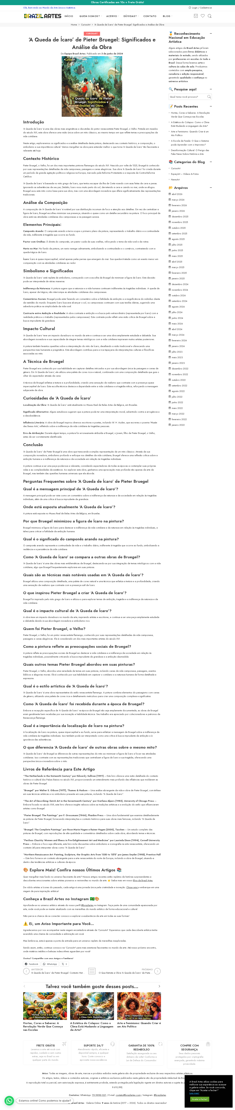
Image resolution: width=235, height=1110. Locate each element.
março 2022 (178, 413)
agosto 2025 (178, 239)
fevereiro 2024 (179, 340)
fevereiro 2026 (179, 205)
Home (74, 25)
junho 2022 (177, 402)
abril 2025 (177, 261)
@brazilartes (87, 905)
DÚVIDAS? (130, 16)
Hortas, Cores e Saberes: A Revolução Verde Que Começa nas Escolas (43, 1026)
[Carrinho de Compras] (196, 16)
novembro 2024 (180, 289)
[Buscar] (209, 16)
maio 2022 (177, 408)
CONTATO (150, 16)
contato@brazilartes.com (128, 1095)
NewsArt (175, 179)
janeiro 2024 (178, 346)
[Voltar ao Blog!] (92, 971)
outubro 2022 (179, 380)
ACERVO (111, 16)
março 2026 (178, 199)
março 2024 (178, 334)
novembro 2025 (180, 222)
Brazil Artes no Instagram (66, 899)
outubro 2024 (179, 295)
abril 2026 (177, 194)
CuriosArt (85, 25)
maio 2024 (177, 323)
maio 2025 (177, 256)
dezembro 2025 (180, 216)
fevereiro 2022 (179, 419)
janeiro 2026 (178, 211)
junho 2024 (177, 318)
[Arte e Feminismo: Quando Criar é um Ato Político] (139, 1005)
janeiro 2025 (178, 278)
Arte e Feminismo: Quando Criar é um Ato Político (139, 1024)
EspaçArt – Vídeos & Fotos (185, 174)
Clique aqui (132, 887)
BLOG (167, 16)
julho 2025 (177, 244)
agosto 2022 (178, 391)
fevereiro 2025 (179, 272)
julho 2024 (177, 312)
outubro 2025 (179, 228)
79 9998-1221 (99, 1095)
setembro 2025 (179, 233)
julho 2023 (177, 351)
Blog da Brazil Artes (143, 880)
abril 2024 (177, 329)
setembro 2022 (179, 385)
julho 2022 (177, 396)
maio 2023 (177, 357)
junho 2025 (177, 250)
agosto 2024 (178, 306)
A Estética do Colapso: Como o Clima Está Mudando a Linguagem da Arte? (91, 1026)
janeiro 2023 (178, 363)
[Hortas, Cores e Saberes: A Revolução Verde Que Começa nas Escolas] (45, 1005)
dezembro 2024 (180, 284)
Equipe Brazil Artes (75, 53)
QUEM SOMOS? (89, 16)
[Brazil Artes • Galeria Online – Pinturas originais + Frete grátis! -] (42, 16)
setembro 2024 (179, 301)
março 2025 (178, 267)
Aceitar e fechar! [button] (199, 1099)
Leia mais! (194, 1093)
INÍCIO (69, 16)
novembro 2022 (180, 374)
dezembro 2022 (180, 368)
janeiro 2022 (178, 425)
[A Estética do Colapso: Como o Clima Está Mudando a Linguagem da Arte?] (92, 1005)
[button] (9, 1101)
